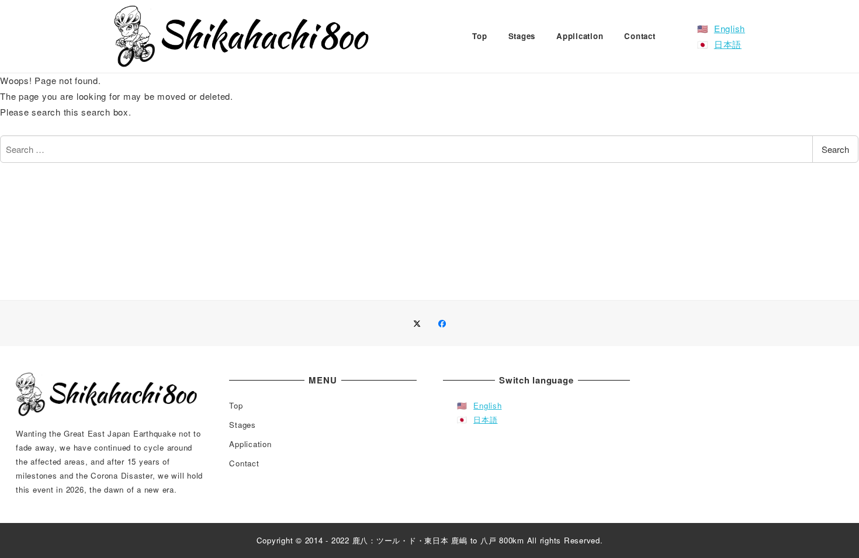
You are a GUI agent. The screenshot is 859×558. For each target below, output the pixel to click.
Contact (244, 463)
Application (250, 443)
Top (236, 405)
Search (835, 149)
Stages (242, 424)
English (729, 28)
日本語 (728, 44)
